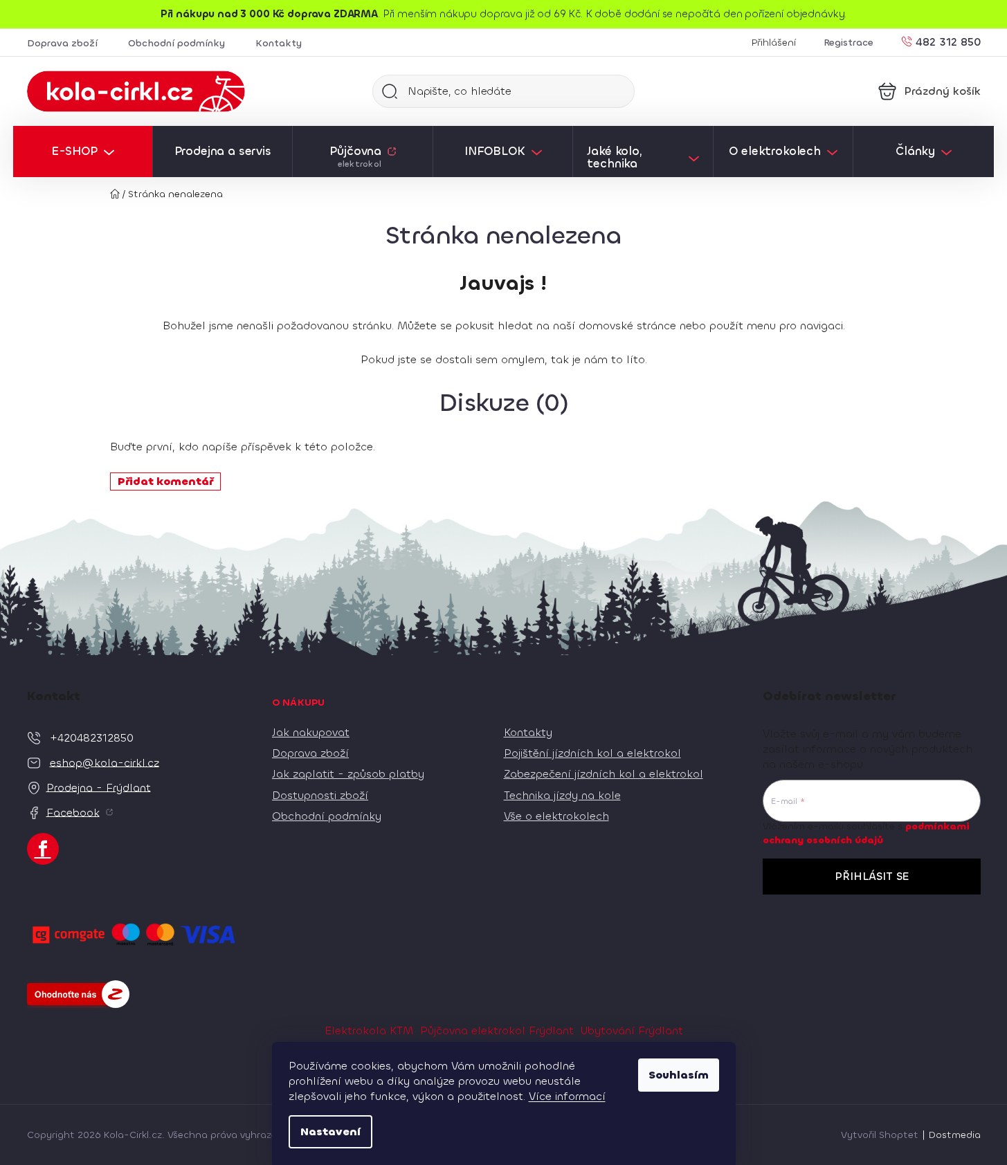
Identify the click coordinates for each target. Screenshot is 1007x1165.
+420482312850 (92, 737)
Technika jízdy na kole (562, 795)
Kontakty (278, 43)
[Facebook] (43, 849)
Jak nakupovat (311, 732)
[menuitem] (82, 151)
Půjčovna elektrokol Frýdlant (497, 1030)
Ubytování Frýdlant (632, 1030)
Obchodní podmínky (176, 43)
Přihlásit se (872, 876)
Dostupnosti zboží (320, 795)
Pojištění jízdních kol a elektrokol (592, 753)
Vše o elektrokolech (556, 816)
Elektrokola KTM (369, 1030)
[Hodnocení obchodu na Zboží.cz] (78, 994)
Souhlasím (678, 1074)
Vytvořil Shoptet (879, 1134)
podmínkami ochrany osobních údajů (866, 833)
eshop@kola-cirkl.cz (104, 762)
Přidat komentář (165, 481)
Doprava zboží (62, 43)
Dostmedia (955, 1134)
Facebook (73, 812)
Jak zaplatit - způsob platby (348, 774)
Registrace (848, 42)
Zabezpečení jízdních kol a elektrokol (603, 774)
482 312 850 (948, 41)
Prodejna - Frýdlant (98, 787)
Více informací (567, 1096)
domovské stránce (627, 325)
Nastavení (330, 1131)
